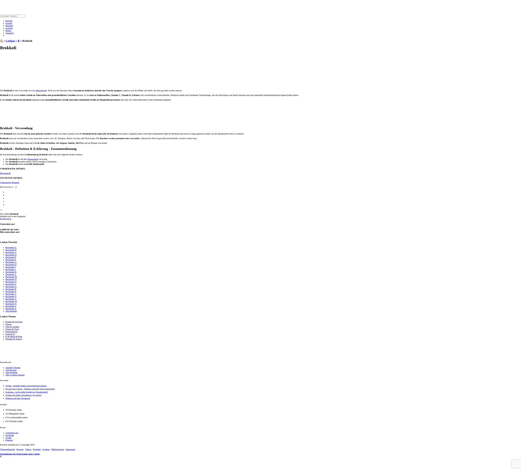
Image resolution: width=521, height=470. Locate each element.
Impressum (70, 449)
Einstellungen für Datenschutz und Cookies (20, 454)
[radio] (263, 191)
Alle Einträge (11, 311)
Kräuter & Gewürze (14, 322)
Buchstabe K (11, 272)
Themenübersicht (7, 449)
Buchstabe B (10, 250)
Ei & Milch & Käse (13, 336)
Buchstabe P (10, 284)
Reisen (8, 30)
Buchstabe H (11, 264)
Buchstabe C (10, 252)
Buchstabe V (11, 299)
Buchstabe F (10, 260)
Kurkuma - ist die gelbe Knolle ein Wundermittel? (26, 392)
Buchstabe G (11, 262)
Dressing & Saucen (13, 339)
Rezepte (8, 21)
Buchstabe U (11, 296)
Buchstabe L (10, 274)
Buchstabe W (11, 301)
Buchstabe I (10, 267)
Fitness (8, 324)
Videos (28, 449)
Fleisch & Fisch (12, 329)
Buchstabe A (10, 247)
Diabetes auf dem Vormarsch (17, 398)
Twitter (8, 438)
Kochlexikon (5, 219)
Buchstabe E (10, 257)
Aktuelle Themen (12, 367)
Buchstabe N (11, 279)
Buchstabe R (10, 289)
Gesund (8, 23)
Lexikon (9, 28)
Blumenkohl (41, 90)
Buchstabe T (10, 294)
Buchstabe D (11, 255)
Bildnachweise (57, 449)
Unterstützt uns (11, 433)
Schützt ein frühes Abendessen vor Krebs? (23, 395)
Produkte (37, 449)
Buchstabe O (11, 282)
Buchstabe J (10, 269)
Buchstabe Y (10, 306)
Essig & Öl (10, 334)
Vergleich (9, 33)
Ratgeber (9, 26)
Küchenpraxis (11, 331)
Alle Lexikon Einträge (15, 375)
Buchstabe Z (10, 308)
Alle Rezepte (11, 370)
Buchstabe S (10, 291)
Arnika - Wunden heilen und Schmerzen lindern (25, 386)
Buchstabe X (11, 304)
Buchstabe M (11, 277)
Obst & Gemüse (12, 327)
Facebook (9, 435)
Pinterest (9, 440)
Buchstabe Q (11, 286)
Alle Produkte (11, 372)
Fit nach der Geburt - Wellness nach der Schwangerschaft (30, 389)
